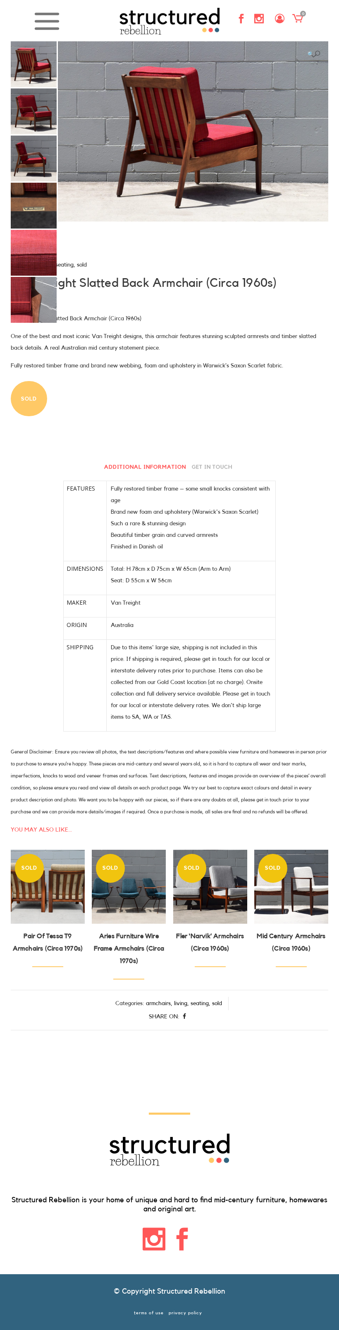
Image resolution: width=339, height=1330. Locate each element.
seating (64, 265)
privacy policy (185, 1313)
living (180, 1003)
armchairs (158, 1003)
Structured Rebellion (191, 1291)
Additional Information (145, 467)
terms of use (149, 1313)
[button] (313, 54)
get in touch (212, 467)
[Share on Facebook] (184, 1017)
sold (82, 265)
